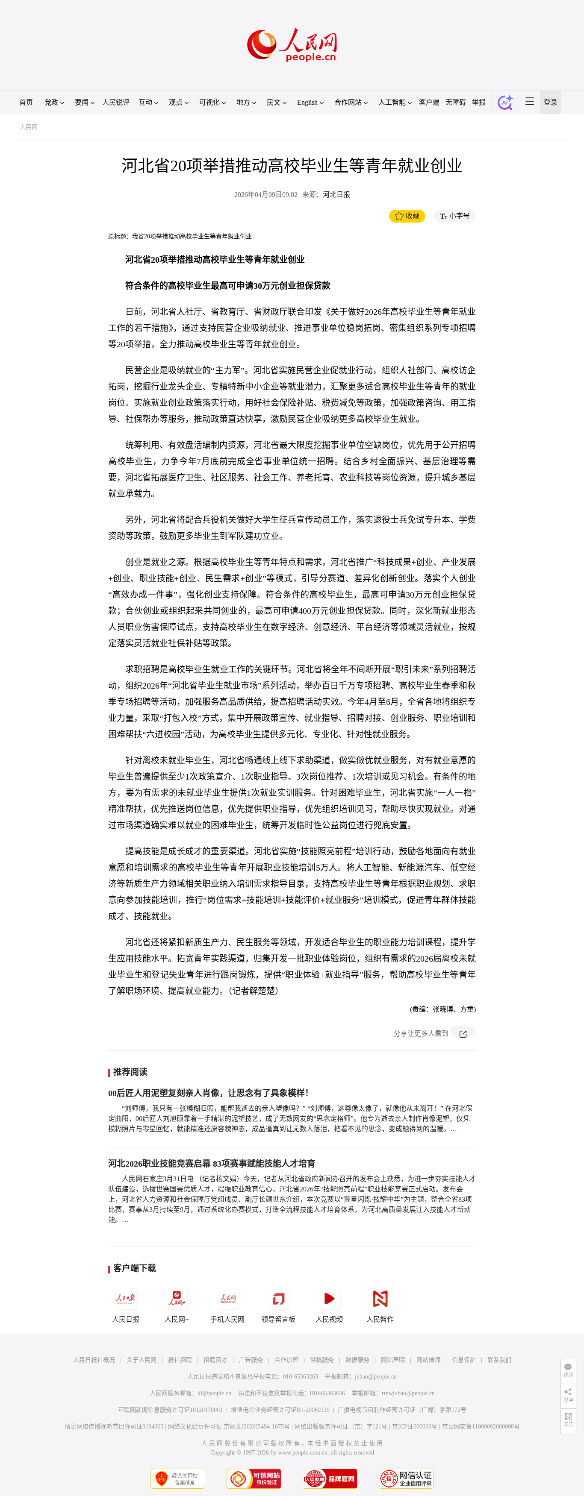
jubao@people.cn (376, 1376)
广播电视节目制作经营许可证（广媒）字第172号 (402, 1410)
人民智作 (380, 1319)
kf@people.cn (214, 1393)
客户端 (429, 102)
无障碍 (455, 102)
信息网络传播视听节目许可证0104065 (114, 1426)
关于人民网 (141, 1360)
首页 (26, 102)
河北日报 (336, 194)
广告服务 (251, 1360)
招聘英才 (215, 1360)
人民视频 (329, 1319)
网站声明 (393, 1360)
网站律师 (428, 1360)
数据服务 (357, 1360)
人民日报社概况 (94, 1360)
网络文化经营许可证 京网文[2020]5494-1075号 (229, 1426)
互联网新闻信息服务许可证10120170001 (170, 1410)
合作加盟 (286, 1360)
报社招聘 (180, 1360)
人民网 (29, 127)
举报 (479, 102)
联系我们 (499, 1360)
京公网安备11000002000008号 (481, 1426)
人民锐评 (116, 102)
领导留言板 (278, 1319)
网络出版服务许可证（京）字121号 (341, 1426)
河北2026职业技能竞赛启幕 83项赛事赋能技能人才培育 (212, 1163)
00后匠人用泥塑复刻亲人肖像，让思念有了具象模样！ (210, 1093)
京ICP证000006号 (414, 1426)
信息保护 (464, 1360)
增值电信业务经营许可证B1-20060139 (280, 1410)
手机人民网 (227, 1319)
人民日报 (125, 1319)
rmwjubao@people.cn (408, 1393)
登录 (550, 102)
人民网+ (177, 1319)
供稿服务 (322, 1360)
